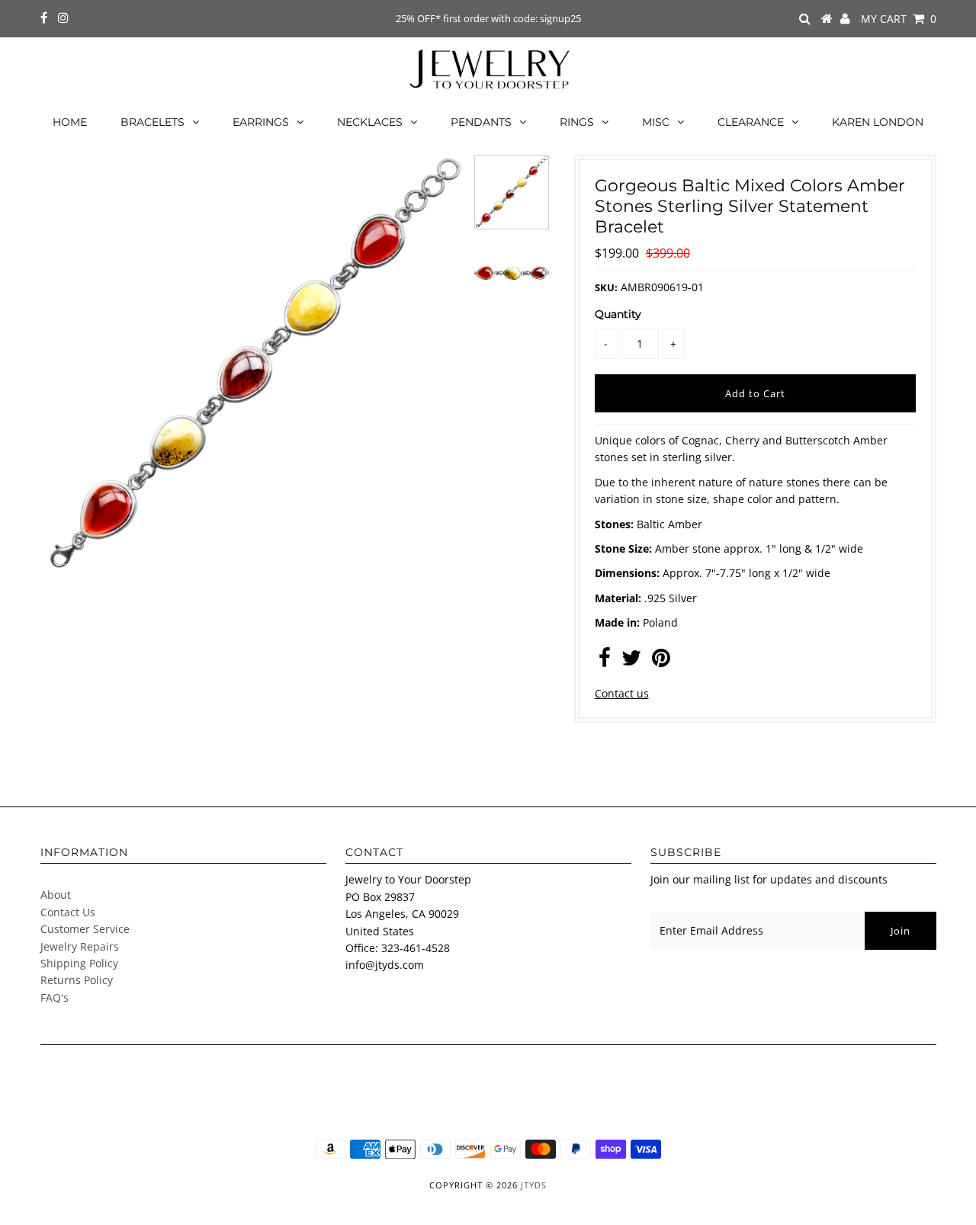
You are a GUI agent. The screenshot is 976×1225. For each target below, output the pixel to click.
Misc (655, 122)
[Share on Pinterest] (661, 661)
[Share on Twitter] (631, 661)
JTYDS (534, 1185)
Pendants (481, 122)
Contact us (622, 693)
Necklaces (370, 122)
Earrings (261, 122)
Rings (577, 122)
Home (70, 122)
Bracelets (152, 122)
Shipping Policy (79, 963)
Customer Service (85, 929)
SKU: (606, 287)
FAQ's (54, 997)
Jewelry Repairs (79, 946)
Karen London (877, 122)
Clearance (751, 122)
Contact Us (67, 912)
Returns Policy (76, 980)
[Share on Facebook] (605, 661)
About (55, 894)
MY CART (898, 18)
